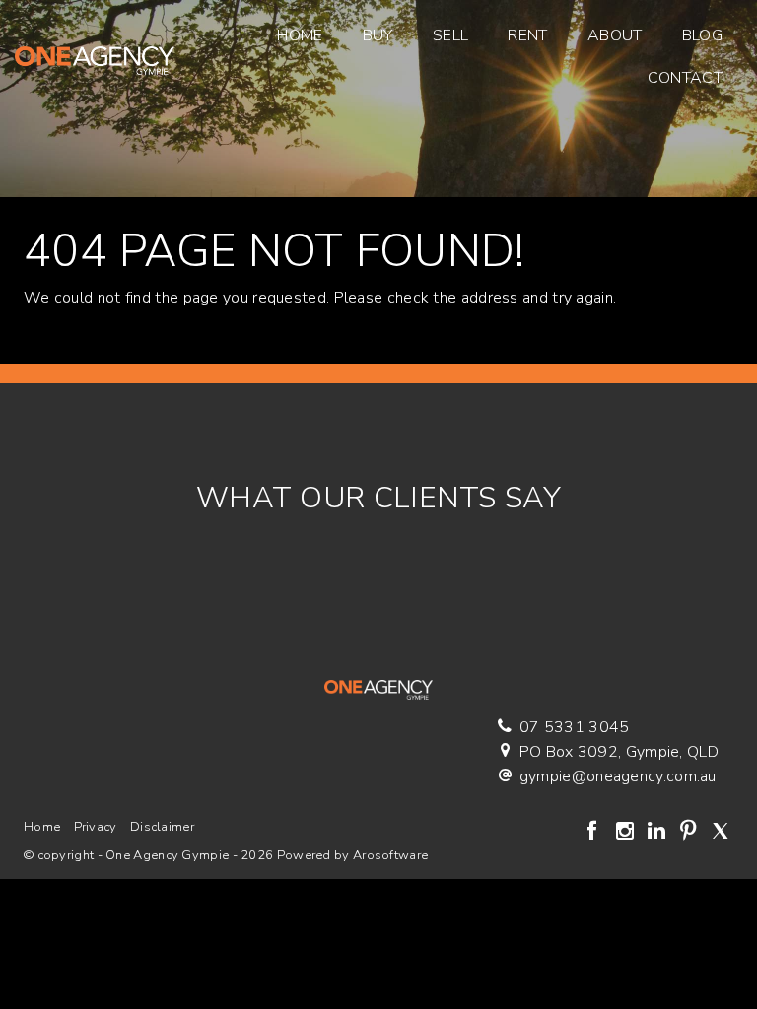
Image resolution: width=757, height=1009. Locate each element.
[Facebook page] (595, 832)
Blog (702, 35)
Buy (378, 35)
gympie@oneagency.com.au (618, 776)
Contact (685, 78)
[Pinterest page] (691, 832)
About (615, 35)
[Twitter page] (720, 832)
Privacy (95, 827)
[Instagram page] (627, 832)
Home (299, 35)
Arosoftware (390, 855)
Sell (450, 35)
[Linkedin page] (658, 832)
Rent (527, 35)
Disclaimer (162, 827)
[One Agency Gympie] (94, 56)
